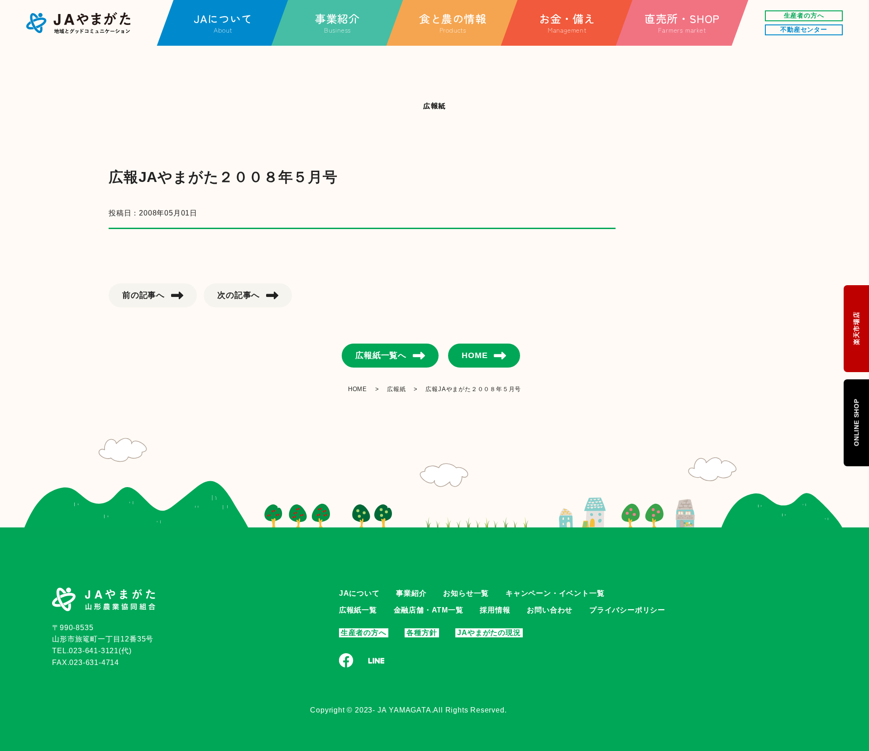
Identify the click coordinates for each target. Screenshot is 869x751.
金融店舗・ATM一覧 (428, 610)
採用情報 (495, 610)
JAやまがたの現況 (488, 632)
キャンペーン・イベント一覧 (555, 593)
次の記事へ (238, 295)
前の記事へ (143, 295)
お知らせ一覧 (466, 593)
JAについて (359, 593)
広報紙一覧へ (380, 355)
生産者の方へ (364, 632)
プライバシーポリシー (627, 610)
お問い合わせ (550, 610)
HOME (474, 355)
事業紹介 (411, 593)
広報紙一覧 (358, 610)
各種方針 (421, 632)
